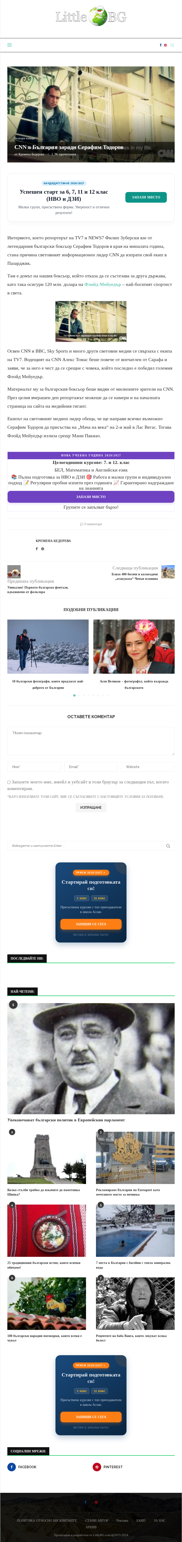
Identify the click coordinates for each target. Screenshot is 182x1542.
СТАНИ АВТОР (96, 1520)
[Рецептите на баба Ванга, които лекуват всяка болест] (135, 1303)
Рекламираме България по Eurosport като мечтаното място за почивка (128, 1192)
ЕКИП (141, 1520)
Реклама (122, 1520)
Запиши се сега (91, 924)
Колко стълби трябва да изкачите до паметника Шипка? (43, 1192)
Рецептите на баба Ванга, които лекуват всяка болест (131, 1338)
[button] (14, 658)
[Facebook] (161, 45)
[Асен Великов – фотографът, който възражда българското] (134, 647)
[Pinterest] (165, 45)
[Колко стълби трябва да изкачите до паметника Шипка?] (46, 1158)
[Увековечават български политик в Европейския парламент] (91, 1058)
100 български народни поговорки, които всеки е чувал (44, 1338)
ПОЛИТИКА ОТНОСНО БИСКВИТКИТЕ (47, 1520)
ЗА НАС (159, 1520)
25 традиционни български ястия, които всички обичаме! (43, 1265)
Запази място (146, 197)
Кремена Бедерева (31, 154)
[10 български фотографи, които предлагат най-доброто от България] (48, 647)
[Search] (172, 45)
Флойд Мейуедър (102, 284)
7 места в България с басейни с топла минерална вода (133, 1265)
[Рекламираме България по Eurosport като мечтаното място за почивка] (135, 1158)
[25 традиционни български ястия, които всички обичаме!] (46, 1231)
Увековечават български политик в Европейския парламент (66, 1120)
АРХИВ (91, 1527)
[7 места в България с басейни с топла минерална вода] (135, 1231)
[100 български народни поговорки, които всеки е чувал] (46, 1303)
